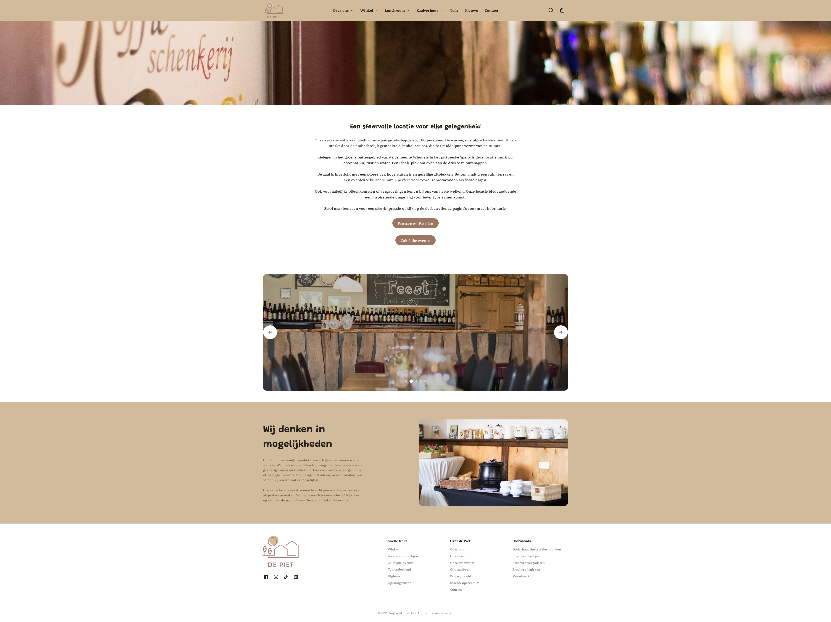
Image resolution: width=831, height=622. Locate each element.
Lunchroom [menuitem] (395, 10)
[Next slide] (561, 332)
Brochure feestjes (526, 556)
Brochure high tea (526, 569)
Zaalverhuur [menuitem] (427, 10)
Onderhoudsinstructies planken (536, 549)
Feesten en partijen (403, 556)
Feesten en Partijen (415, 223)
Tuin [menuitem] (454, 10)
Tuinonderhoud (399, 569)
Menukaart (521, 576)
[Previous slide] (270, 332)
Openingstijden (400, 582)
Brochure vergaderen (528, 562)
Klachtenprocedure (465, 582)
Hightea (394, 576)
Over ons (457, 549)
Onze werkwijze (462, 562)
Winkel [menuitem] (366, 10)
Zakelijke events (415, 240)
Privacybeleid (460, 576)
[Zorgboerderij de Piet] (290, 541)
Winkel (393, 549)
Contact (456, 589)
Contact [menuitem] (492, 10)
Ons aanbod (459, 569)
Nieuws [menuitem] (471, 10)
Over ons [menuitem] (341, 10)
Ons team (457, 556)
